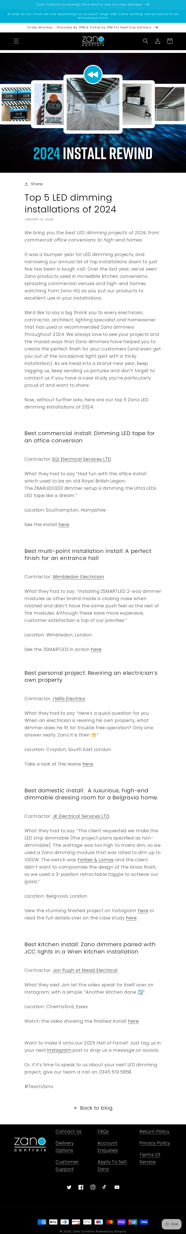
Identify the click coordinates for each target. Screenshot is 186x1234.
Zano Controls (84, 1231)
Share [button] (37, 184)
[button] (16, 41)
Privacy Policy (155, 1143)
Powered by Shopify (111, 1231)
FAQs (103, 1131)
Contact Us (69, 1131)
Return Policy (154, 1131)
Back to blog (96, 1107)
